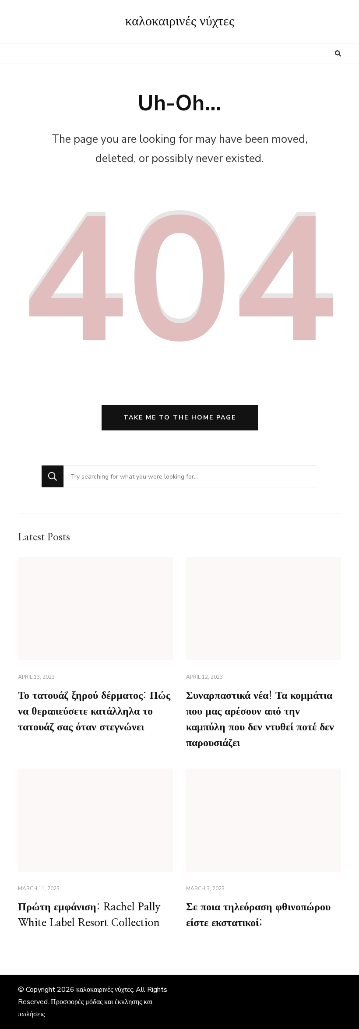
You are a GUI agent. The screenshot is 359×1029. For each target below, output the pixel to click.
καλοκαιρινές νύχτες (179, 21)
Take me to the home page (179, 417)
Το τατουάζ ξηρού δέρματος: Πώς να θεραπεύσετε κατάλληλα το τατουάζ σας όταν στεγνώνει (94, 712)
